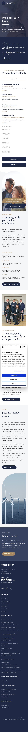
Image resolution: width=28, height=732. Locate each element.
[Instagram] (10, 588)
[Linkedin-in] (2, 588)
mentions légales (7, 719)
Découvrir (4, 90)
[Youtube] (6, 588)
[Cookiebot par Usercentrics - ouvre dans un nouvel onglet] (20, 347)
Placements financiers (7, 659)
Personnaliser (13, 379)
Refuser (14, 383)
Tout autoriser (14, 375)
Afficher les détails (19, 371)
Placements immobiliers (7, 638)
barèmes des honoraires (19, 719)
